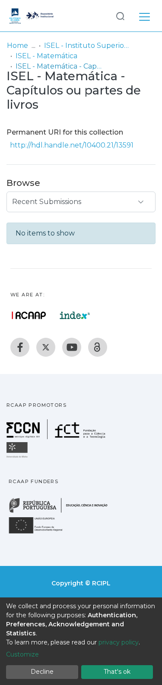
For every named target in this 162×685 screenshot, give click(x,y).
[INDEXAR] (75, 315)
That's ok (117, 672)
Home (17, 45)
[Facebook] (19, 347)
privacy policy (118, 642)
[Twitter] (45, 347)
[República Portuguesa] (63, 512)
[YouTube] (71, 347)
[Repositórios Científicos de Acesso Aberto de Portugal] (29, 315)
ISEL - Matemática (46, 56)
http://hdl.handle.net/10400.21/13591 (71, 145)
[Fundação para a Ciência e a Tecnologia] (57, 437)
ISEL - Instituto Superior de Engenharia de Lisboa (87, 45)
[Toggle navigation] (144, 15)
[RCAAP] (97, 347)
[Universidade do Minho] (18, 457)
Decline (42, 672)
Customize (22, 654)
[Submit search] (120, 16)
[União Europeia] (41, 533)
